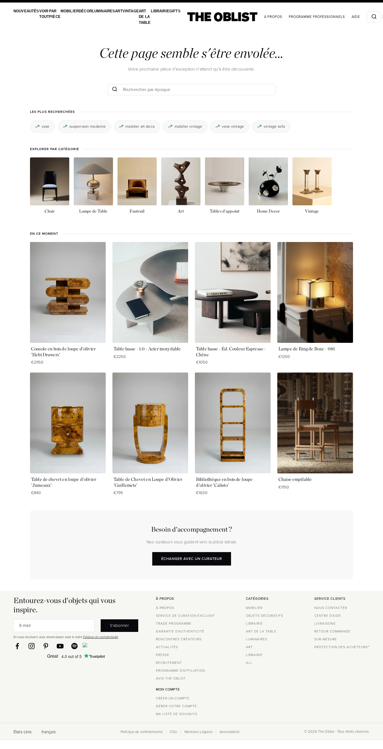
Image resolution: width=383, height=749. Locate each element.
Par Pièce (52, 13)
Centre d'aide (327, 615)
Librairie (148, 11)
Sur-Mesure (325, 639)
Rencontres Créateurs (179, 639)
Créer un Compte (173, 698)
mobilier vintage (188, 126)
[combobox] (360, 17)
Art (111, 11)
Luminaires (97, 11)
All (249, 662)
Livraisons (325, 623)
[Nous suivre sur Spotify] (74, 646)
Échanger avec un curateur (191, 558)
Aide (342, 16)
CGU (173, 731)
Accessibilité (229, 731)
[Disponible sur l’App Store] (109, 646)
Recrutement (169, 662)
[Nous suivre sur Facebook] (17, 646)
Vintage (122, 11)
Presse (162, 654)
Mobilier (65, 11)
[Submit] (360, 17)
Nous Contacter (330, 607)
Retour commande (332, 631)
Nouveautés (25, 11)
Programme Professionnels (304, 16)
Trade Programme (174, 623)
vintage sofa (274, 126)
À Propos (260, 16)
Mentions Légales (198, 731)
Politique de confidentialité (100, 637)
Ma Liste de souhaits (176, 714)
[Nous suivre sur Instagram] (31, 646)
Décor (80, 11)
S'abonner (119, 625)
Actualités (167, 647)
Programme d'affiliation (180, 670)
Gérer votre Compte (176, 706)
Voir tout (42, 13)
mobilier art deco (140, 126)
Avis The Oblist (171, 678)
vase (45, 126)
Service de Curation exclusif (185, 615)
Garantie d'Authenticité (180, 631)
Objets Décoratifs (264, 615)
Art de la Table (135, 16)
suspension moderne (87, 126)
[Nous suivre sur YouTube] (60, 646)
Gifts (162, 11)
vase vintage (233, 126)
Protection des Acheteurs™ (342, 647)
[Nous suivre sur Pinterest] (46, 646)
